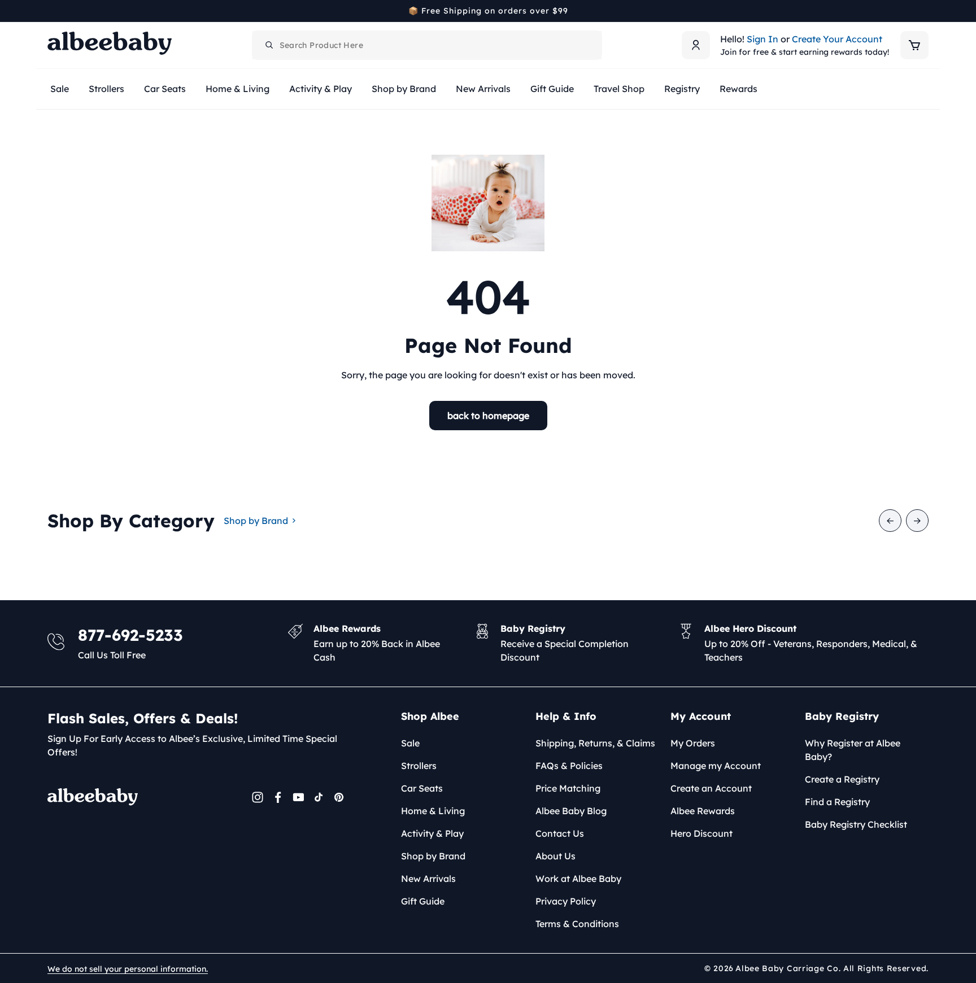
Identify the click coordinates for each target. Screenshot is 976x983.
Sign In (762, 39)
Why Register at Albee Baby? (852, 749)
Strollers (419, 765)
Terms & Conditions (577, 923)
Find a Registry (837, 801)
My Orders (692, 743)
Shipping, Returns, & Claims (595, 743)
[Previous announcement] (51, 10)
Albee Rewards (702, 810)
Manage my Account (715, 765)
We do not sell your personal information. (127, 969)
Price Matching (567, 788)
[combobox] (427, 45)
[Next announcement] (924, 10)
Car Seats (422, 788)
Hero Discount (701, 833)
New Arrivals (428, 878)
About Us (555, 856)
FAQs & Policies (569, 765)
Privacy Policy (565, 901)
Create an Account (711, 788)
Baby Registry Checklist (856, 824)
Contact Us (559, 833)
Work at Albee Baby (578, 878)
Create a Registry (842, 779)
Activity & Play (432, 833)
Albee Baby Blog (571, 810)
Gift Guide (423, 901)
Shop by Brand (256, 520)
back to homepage (488, 415)
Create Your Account (837, 39)
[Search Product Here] (269, 45)
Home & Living (433, 810)
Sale (410, 743)
